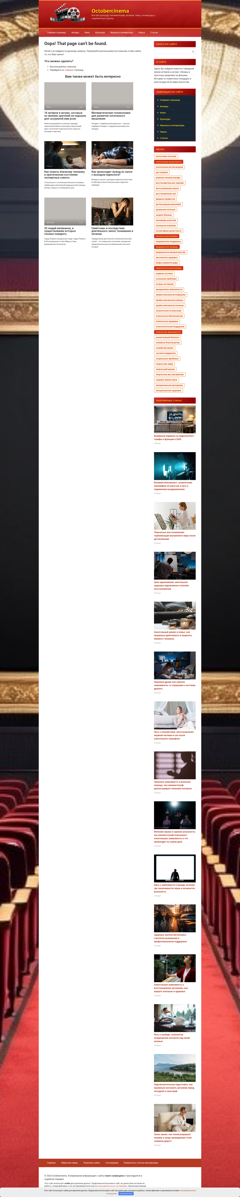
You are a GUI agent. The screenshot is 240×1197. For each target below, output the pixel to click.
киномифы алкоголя (166, 220)
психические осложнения (168, 310)
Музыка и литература (121, 32)
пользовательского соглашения (112, 1186)
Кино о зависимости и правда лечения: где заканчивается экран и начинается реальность (174, 888)
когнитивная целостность (168, 231)
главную (68, 70)
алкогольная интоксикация (169, 167)
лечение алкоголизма (167, 236)
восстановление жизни (167, 188)
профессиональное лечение (170, 305)
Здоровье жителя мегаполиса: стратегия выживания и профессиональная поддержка (170, 938)
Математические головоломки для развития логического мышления (111, 115)
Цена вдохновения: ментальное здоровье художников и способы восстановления (171, 585)
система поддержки (166, 353)
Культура (100, 32)
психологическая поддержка (170, 326)
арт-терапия (162, 172)
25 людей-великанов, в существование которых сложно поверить (60, 231)
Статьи (154, 32)
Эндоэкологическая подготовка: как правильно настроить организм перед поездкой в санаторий (174, 1088)
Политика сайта (91, 1162)
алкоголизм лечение (166, 156)
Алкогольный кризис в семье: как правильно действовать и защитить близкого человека (173, 635)
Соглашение (112, 1162)
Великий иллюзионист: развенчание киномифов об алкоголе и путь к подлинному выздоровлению (173, 486)
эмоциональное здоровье (168, 390)
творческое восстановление (170, 374)
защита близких (164, 215)
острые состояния (164, 284)
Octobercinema (110, 10)
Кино (87, 32)
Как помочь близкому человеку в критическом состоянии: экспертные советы (64, 174)
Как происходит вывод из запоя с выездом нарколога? (112, 173)
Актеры (75, 32)
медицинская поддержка (168, 241)
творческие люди (164, 364)
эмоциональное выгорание (169, 385)
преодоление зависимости (169, 289)
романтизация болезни (167, 337)
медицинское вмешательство (171, 252)
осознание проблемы (166, 279)
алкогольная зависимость (169, 162)
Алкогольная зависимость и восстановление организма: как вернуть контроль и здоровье (171, 988)
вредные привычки (165, 199)
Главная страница (56, 32)
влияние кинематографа (168, 177)
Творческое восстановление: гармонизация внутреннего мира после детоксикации (175, 535)
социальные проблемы (167, 358)
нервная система (164, 273)
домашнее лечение (165, 209)
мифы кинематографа (167, 263)
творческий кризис (165, 369)
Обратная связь (69, 1162)
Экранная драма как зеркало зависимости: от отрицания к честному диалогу (174, 685)
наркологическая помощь (169, 268)
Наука (141, 32)
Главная (51, 1162)
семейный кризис (164, 348)
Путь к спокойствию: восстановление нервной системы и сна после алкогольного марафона (174, 735)
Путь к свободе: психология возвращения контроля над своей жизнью (172, 1038)
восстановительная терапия (170, 183)
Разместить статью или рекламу (141, 1162)
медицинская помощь (167, 247)
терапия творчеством (166, 380)
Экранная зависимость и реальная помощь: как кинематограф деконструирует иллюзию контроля (173, 785)
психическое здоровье (167, 321)
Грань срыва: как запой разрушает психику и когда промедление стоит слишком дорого (173, 1137)
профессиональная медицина (171, 294)
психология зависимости (168, 332)
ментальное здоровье (167, 257)
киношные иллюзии (166, 225)
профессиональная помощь (169, 300)
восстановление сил (166, 193)
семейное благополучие (168, 342)
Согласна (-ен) (126, 1194)
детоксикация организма (168, 204)
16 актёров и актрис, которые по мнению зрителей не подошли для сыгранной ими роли (65, 115)
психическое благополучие (169, 316)
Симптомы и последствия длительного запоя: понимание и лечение (112, 231)
